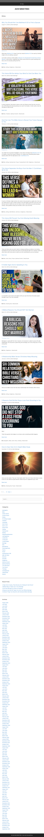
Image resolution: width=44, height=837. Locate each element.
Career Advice (5, 513)
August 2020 (5, 727)
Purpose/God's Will (23, 162)
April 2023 (4, 671)
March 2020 (5, 735)
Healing (19, 440)
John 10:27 (4, 475)
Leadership (4, 537)
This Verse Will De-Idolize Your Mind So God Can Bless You (21, 73)
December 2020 (6, 720)
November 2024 (6, 639)
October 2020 (5, 723)
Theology (4, 569)
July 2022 (4, 687)
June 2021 (4, 709)
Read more (4, 63)
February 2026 (5, 613)
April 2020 (4, 734)
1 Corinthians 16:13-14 (5, 198)
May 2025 (4, 628)
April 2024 (4, 651)
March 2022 (5, 694)
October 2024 (5, 640)
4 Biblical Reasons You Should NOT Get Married (18, 310)
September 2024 (6, 642)
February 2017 (5, 799)
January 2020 (5, 739)
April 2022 (4, 692)
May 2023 (4, 670)
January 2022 (5, 697)
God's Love (5, 525)
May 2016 (4, 815)
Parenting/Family (6, 548)
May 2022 (4, 690)
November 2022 (6, 680)
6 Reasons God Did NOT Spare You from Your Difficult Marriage (16, 590)
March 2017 (5, 797)
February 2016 (5, 820)
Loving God (5, 539)
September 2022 (6, 683)
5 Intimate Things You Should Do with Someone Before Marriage (17, 591)
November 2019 (6, 742)
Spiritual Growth (14, 113)
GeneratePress (30, 835)
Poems (3, 550)
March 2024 (5, 652)
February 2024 (5, 654)
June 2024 (4, 647)
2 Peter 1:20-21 (4, 293)
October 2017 (5, 785)
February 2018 (5, 779)
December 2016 (6, 803)
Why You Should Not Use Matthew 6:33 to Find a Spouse (21, 22)
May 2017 (4, 794)
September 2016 (6, 808)
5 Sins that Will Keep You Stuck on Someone (12, 588)
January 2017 (5, 801)
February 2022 (5, 696)
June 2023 (4, 668)
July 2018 (4, 770)
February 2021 (5, 716)
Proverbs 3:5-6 (4, 150)
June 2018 (4, 772)
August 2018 (5, 768)
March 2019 (5, 756)
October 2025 (5, 620)
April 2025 (4, 630)
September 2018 (6, 766)
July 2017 (4, 791)
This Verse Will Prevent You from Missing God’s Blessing (20, 218)
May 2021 (4, 711)
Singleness (11, 67)
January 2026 (5, 614)
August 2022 (5, 685)
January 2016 (5, 822)
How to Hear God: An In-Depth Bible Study (16, 447)
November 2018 (6, 763)
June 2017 (4, 792)
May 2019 (4, 753)
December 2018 (6, 761)
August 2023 (5, 664)
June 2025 (4, 626)
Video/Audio (18, 67)
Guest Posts (5, 527)
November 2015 (6, 825)
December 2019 (6, 740)
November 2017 (6, 784)
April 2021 (4, 713)
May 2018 (4, 773)
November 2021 (6, 701)
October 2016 (5, 806)
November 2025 (6, 618)
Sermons (18, 211)
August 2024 (5, 644)
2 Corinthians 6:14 (24, 155)
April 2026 (4, 609)
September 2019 (6, 746)
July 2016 (4, 811)
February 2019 (5, 758)
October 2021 (5, 702)
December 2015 (6, 823)
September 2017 (6, 787)
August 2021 (5, 706)
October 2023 (5, 661)
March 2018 (5, 777)
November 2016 (6, 804)
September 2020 (6, 725)
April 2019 (4, 754)
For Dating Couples (6, 518)
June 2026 (4, 606)
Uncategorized (5, 570)
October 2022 (5, 682)
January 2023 (5, 677)
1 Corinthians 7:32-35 (5, 338)
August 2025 (5, 623)
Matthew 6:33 (4, 50)
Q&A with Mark (5, 555)
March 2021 (5, 715)
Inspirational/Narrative (7, 534)
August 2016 (5, 810)
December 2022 (6, 678)
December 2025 (6, 616)
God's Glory (8, 258)
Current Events (5, 515)
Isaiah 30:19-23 (4, 101)
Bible (4, 67)
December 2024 (6, 637)
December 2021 (6, 699)
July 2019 (4, 749)
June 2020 (4, 730)
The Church (5, 567)
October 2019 (5, 744)
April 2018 (4, 775)
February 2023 (5, 675)
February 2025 (5, 633)
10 (7, 492)
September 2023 (6, 663)
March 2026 (5, 611)
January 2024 (5, 656)
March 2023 (5, 673)
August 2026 (5, 602)
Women (4, 574)
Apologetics (5, 440)
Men (3, 544)
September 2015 (6, 829)
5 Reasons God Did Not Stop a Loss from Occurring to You (21, 400)
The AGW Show (6, 565)
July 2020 (4, 728)
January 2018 (5, 780)
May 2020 (4, 732)
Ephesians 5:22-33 (36, 152)
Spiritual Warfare (6, 563)
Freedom (8, 113)
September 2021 (6, 704)
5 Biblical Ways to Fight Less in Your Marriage (12, 586)
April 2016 (4, 817)
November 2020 (6, 721)
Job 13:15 (3, 428)
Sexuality (4, 558)
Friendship (4, 522)
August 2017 (5, 789)
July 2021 (4, 708)
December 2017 (6, 782)
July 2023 (4, 666)
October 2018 (5, 765)
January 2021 (5, 718)
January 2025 (5, 635)
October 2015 (5, 827)
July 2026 (4, 604)
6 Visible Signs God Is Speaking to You (14, 265)
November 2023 (6, 659)
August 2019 (5, 747)
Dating (7, 67)
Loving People (5, 541)
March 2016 (5, 818)
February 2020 (5, 737)
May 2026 (4, 607)
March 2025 (5, 632)
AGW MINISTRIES (22, 9)
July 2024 (4, 645)
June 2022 (4, 689)
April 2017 (4, 796)
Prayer (17, 162)
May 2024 (4, 649)
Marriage (4, 543)
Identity (4, 532)
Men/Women (12, 211)
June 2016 (4, 813)
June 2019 (4, 751)
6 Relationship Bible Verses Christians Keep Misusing (19, 356)
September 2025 (6, 621)
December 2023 (6, 658)
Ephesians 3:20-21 (5, 246)
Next (9, 492)
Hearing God (12, 162)
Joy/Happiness (5, 536)
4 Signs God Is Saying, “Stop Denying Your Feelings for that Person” (17, 585)
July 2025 (4, 625)
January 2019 (5, 759)
